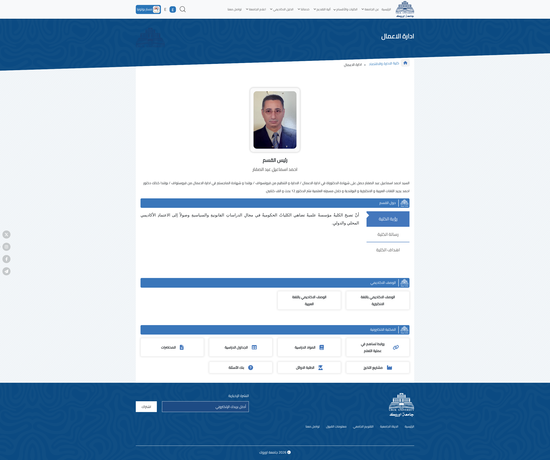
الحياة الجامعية (389, 426)
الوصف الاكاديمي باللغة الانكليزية (378, 300)
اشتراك (146, 406)
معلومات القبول (336, 426)
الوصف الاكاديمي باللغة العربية (309, 300)
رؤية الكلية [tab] (388, 219)
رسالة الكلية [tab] (388, 234)
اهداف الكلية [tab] (388, 250)
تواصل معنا (235, 9)
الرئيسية (386, 9)
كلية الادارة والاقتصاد (384, 63)
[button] (369, 9)
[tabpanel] (252, 219)
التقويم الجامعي (363, 426)
